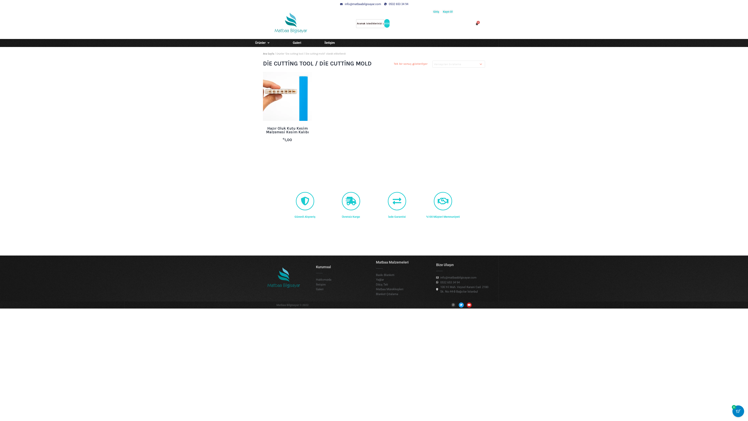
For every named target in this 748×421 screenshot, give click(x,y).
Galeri (297, 43)
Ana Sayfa (268, 53)
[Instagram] (453, 305)
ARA (387, 23)
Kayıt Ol (448, 11)
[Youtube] (469, 305)
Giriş (436, 11)
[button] (262, 43)
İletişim (330, 43)
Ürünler (260, 43)
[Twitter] (461, 305)
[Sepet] (477, 23)
